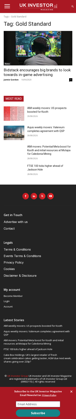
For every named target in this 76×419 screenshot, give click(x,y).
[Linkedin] (34, 196)
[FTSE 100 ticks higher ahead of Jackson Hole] (14, 171)
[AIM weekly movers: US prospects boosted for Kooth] (14, 113)
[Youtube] (50, 196)
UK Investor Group (17, 375)
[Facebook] (25, 196)
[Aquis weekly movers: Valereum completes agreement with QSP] (14, 133)
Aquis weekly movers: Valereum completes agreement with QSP (37, 333)
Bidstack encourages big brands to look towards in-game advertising (37, 72)
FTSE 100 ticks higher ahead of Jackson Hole (28, 349)
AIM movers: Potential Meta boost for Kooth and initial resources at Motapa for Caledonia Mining (49, 150)
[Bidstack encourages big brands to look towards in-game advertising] (38, 48)
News (7, 63)
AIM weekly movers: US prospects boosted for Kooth (33, 325)
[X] (42, 196)
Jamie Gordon (11, 79)
